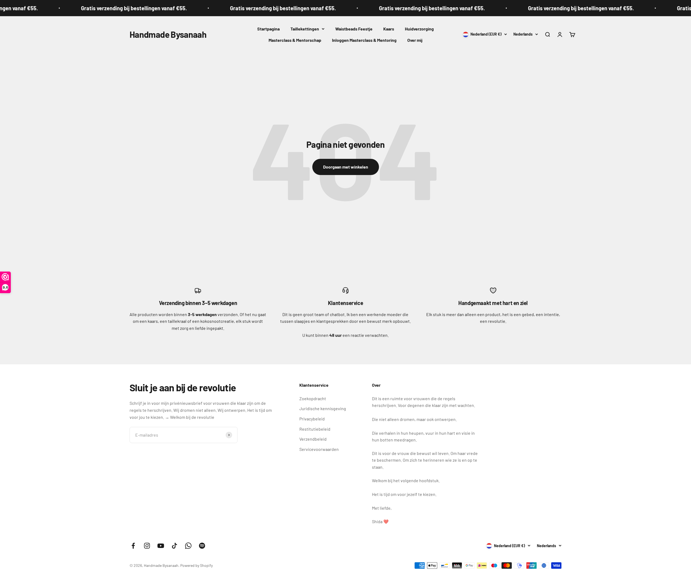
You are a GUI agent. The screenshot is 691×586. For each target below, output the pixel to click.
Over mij (414, 40)
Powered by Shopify (196, 565)
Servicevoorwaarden (319, 449)
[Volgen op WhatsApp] (188, 545)
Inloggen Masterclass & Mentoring (364, 40)
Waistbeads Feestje (353, 28)
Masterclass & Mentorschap (295, 40)
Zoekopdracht (312, 398)
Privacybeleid (312, 418)
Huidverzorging (419, 28)
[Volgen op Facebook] (133, 545)
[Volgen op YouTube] (160, 545)
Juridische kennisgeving (322, 408)
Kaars (388, 28)
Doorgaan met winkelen (345, 166)
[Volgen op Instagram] (147, 545)
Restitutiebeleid (314, 428)
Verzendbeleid (313, 438)
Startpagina (268, 28)
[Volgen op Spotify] (202, 545)
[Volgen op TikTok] (174, 545)
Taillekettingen (304, 28)
